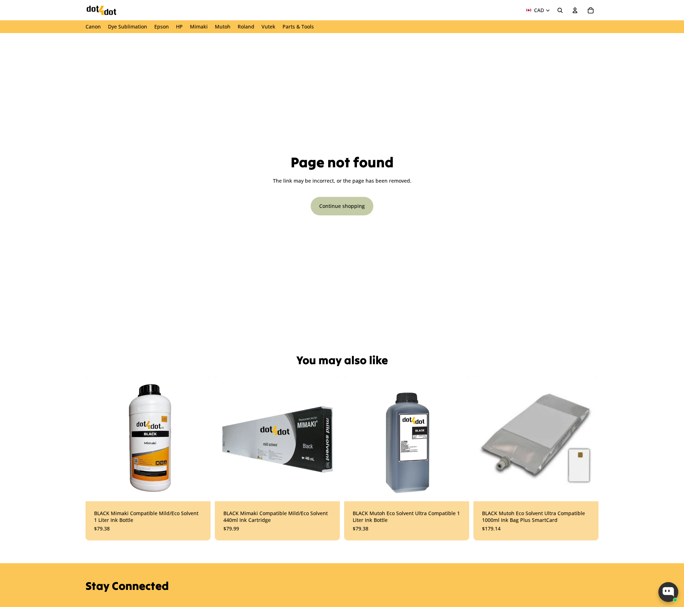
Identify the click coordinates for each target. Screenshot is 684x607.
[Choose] (199, 490)
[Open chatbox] (668, 592)
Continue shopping (342, 206)
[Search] (560, 10)
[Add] (458, 490)
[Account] (575, 10)
